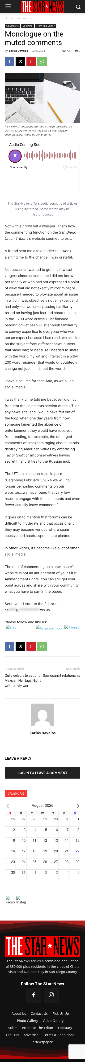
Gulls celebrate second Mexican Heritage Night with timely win (23, 680)
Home (9, 18)
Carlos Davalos (18, 50)
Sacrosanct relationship (61, 675)
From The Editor (45, 25)
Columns (27, 25)
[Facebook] (9, 61)
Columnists (24, 18)
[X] (20, 61)
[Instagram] (51, 995)
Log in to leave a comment (42, 773)
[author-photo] (42, 726)
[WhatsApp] (42, 61)
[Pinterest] (31, 61)
